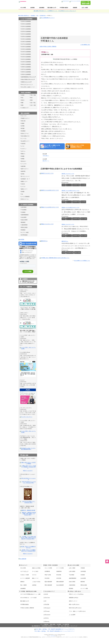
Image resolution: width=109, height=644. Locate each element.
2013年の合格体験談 (26, 54)
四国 (22, 105)
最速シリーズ (35, 578)
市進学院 (23, 143)
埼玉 (22, 97)
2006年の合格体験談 (26, 71)
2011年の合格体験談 (26, 59)
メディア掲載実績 (44, 624)
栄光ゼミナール (24, 133)
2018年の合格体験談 (26, 41)
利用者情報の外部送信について (49, 626)
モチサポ (34, 574)
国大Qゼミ (23, 161)
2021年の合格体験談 (26, 34)
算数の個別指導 (60, 581)
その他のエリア (24, 107)
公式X (45, 601)
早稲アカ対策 (48, 574)
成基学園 (23, 166)
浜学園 (22, 125)
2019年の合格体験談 (26, 39)
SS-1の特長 (23, 7)
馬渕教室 (23, 131)
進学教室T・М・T (25, 179)
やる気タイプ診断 (24, 574)
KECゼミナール (24, 199)
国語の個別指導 (48, 581)
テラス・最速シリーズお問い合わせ (77, 611)
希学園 (22, 128)
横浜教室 (23, 222)
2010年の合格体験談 (26, 61)
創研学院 (23, 171)
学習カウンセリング (76, 594)
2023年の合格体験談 (26, 29)
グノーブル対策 (60, 568)
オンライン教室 (24, 232)
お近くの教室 (85, 7)
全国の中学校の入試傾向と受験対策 (48, 46)
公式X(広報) (46, 604)
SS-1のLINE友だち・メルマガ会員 (28, 597)
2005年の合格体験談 (26, 74)
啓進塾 (22, 156)
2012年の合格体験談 (26, 56)
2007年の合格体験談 (26, 69)
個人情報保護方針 (36, 626)
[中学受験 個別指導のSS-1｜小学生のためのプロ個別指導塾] (22, 1)
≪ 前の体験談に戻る (85, 44)
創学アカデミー (24, 168)
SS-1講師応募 (66, 624)
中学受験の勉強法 (64, 7)
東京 (37, 15)
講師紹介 (22, 581)
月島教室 (83, 568)
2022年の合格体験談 (26, 31)
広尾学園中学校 (43, 15)
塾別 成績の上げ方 (52, 7)
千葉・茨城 (33, 95)
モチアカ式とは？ (24, 571)
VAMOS (23, 184)
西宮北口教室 (24, 227)
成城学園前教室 (24, 214)
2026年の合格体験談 (26, 21)
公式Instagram (47, 607)
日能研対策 (59, 571)
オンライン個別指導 (25, 578)
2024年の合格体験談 (26, 26)
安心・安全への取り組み (63, 626)
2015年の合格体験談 (26, 49)
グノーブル (23, 138)
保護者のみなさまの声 (26, 82)
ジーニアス (23, 163)
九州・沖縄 (33, 105)
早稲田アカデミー (25, 118)
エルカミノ (23, 148)
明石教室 (23, 230)
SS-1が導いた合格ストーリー (28, 87)
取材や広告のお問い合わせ (75, 607)
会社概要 (59, 624)
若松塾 (22, 191)
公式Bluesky (46, 621)
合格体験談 (41, 7)
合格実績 (32, 7)
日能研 (22, 123)
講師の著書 (52, 624)
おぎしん (23, 151)
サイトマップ (74, 626)
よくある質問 (72, 614)
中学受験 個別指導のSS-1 (24, 15)
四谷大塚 (23, 120)
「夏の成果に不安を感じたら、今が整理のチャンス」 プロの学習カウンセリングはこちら (54, 10)
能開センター (24, 181)
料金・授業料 (23, 585)
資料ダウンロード (73, 601)
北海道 (22, 95)
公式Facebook (47, 614)
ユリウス (23, 186)
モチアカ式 (52, 635)
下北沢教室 (23, 209)
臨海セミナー (24, 189)
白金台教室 (23, 217)
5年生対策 (47, 578)
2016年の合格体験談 (26, 46)
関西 (22, 102)
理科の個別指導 (48, 585)
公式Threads (47, 611)
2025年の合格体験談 (26, 23)
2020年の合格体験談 (26, 36)
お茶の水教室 (72, 571)
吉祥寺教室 (23, 207)
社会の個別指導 (60, 585)
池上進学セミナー (25, 141)
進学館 (22, 173)
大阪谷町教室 (24, 224)
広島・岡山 (33, 102)
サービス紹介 (35, 571)
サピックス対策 (48, 568)
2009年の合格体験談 (26, 64)
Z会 (22, 194)
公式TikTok (46, 618)
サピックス (23, 115)
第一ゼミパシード (25, 176)
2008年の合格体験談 (26, 66)
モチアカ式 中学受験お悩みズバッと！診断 (30, 594)
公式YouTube (47, 597)
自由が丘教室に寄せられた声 (28, 79)
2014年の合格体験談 (26, 51)
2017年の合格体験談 (26, 44)
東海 (31, 100)
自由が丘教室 (24, 219)
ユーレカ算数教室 (25, 196)
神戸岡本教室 (24, 235)
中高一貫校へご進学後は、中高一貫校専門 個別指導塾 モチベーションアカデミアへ (53, 631)
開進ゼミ (23, 153)
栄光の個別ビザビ (25, 136)
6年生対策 (58, 574)
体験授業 (75, 7)
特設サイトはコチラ (27, 470)
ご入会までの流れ (36, 581)
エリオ (22, 146)
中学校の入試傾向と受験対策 (27, 607)
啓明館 (22, 158)
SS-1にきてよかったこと (27, 84)
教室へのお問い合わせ (74, 604)
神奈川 (22, 100)
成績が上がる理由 (36, 568)
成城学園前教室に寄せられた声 (28, 77)
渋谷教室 (23, 212)
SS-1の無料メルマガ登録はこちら (82, 260)
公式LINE (46, 594)
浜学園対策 (47, 571)
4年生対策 (58, 578)
